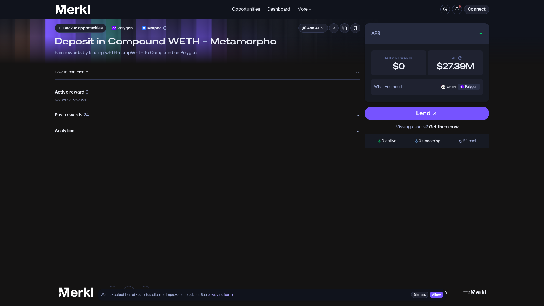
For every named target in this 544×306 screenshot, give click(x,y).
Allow (436, 295)
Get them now (444, 127)
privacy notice (218, 295)
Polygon (125, 28)
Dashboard (278, 9)
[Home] (73, 9)
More (303, 9)
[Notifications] (457, 9)
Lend (423, 113)
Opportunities (246, 9)
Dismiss (420, 295)
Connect (477, 9)
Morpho (154, 28)
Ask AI (313, 28)
